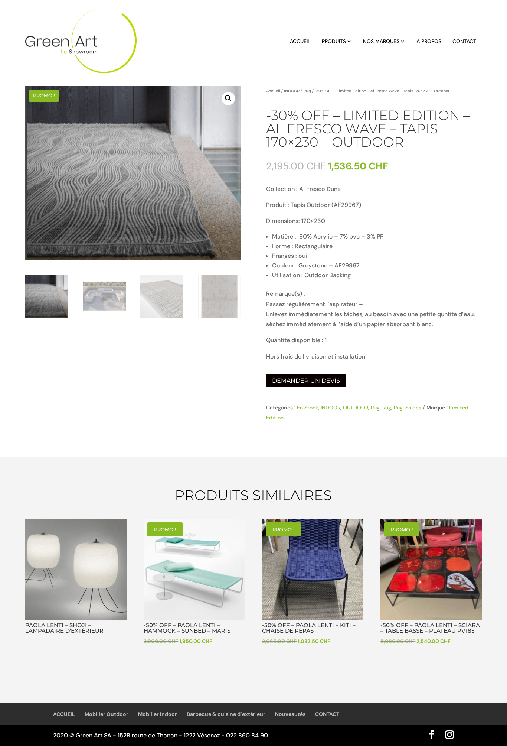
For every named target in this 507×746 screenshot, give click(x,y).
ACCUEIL (300, 41)
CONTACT (464, 41)
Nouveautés (290, 714)
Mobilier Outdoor (106, 714)
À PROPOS (428, 41)
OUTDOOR (355, 407)
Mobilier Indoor (157, 714)
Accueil (273, 90)
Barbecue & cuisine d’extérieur (226, 714)
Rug (307, 90)
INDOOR (292, 90)
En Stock (307, 407)
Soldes (413, 407)
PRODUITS (334, 41)
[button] (228, 98)
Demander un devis (306, 380)
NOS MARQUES (381, 41)
